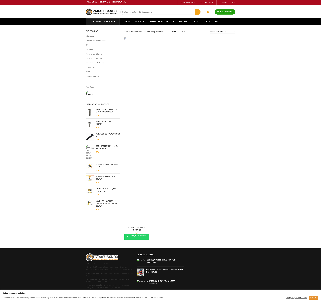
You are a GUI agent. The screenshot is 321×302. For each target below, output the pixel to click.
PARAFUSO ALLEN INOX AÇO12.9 (105, 122)
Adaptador (90, 36)
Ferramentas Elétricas (94, 54)
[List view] (193, 31)
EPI (87, 45)
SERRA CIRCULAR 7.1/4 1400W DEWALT (107, 165)
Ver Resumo (147, 41)
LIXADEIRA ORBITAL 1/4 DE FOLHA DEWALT (106, 190)
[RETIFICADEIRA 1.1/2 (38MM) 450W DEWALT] (90, 152)
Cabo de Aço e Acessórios (96, 40)
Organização (90, 67)
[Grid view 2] (197, 31)
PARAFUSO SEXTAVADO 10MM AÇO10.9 (108, 135)
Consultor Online (225, 12)
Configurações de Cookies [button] (296, 298)
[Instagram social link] (171, 2)
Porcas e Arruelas (92, 76)
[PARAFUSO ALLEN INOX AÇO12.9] (90, 124)
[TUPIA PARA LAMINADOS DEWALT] (90, 179)
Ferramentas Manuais (94, 58)
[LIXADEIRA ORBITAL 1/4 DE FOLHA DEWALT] (90, 192)
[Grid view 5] (205, 31)
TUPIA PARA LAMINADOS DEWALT (105, 177)
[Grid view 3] (201, 31)
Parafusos (89, 72)
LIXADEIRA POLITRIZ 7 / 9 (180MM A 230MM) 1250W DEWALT (106, 203)
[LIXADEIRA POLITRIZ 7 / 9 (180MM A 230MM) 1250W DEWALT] (90, 205)
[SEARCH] (197, 12)
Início (126, 31)
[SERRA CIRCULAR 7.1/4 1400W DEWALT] (90, 167)
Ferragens (89, 49)
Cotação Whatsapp (137, 236)
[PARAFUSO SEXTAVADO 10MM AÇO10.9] (90, 137)
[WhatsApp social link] (174, 2)
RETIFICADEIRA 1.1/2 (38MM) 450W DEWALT (107, 147)
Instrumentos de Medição (96, 63)
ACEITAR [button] (313, 298)
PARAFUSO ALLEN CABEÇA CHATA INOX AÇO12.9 (106, 110)
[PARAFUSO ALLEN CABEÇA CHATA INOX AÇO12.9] (90, 112)
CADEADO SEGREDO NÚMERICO (136, 229)
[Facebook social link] (168, 2)
